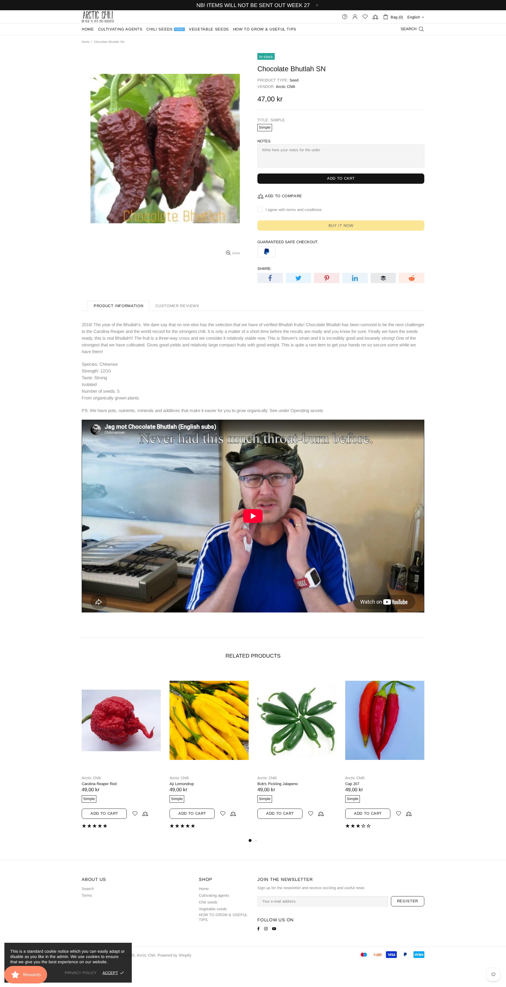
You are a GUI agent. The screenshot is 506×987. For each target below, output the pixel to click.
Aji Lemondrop (182, 784)
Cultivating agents (214, 895)
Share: (264, 268)
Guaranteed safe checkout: (287, 242)
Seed (294, 80)
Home (86, 41)
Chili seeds (208, 902)
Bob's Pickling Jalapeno (277, 784)
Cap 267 (352, 784)
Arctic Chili (98, 17)
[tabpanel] (121, 753)
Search (88, 888)
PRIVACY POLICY (81, 973)
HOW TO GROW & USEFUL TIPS (223, 917)
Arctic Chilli (285, 86)
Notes (264, 141)
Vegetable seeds (213, 909)
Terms (87, 895)
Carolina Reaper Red (99, 784)
